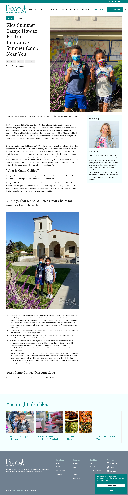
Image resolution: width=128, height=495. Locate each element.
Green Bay (28, 136)
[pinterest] (116, 2)
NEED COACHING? (114, 9)
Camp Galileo (39, 125)
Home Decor (54, 9)
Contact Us (59, 474)
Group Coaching (95, 467)
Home (58, 463)
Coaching (62, 9)
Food (35, 9)
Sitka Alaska (63, 133)
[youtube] (119, 2)
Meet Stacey (60, 467)
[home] (16, 9)
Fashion (30, 9)
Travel (46, 9)
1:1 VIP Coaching (95, 470)
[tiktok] (112, 2)
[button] (63, 9)
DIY (91, 463)
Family (41, 9)
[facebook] (123, 2)
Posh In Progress (17, 491)
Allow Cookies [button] (111, 485)
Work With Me (60, 470)
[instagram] (109, 2)
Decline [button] (111, 490)
